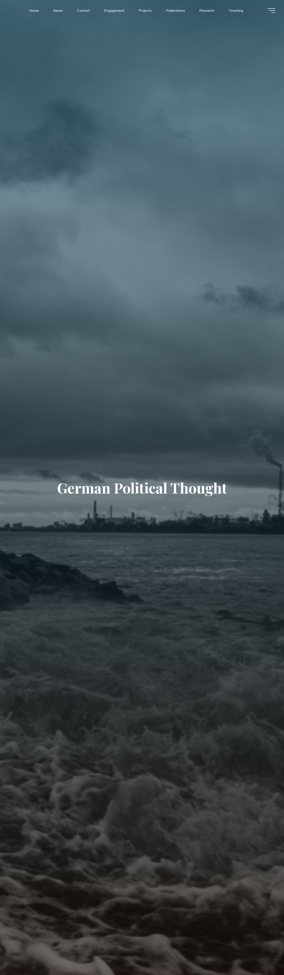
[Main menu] (271, 10)
